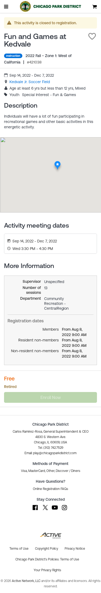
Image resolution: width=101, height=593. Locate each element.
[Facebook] (35, 510)
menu (6, 6)
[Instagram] (64, 510)
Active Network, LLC (26, 581)
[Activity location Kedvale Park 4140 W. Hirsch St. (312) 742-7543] (57, 162)
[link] (29, 82)
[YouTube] (54, 510)
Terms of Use (69, 559)
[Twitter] (45, 510)
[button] (92, 36)
